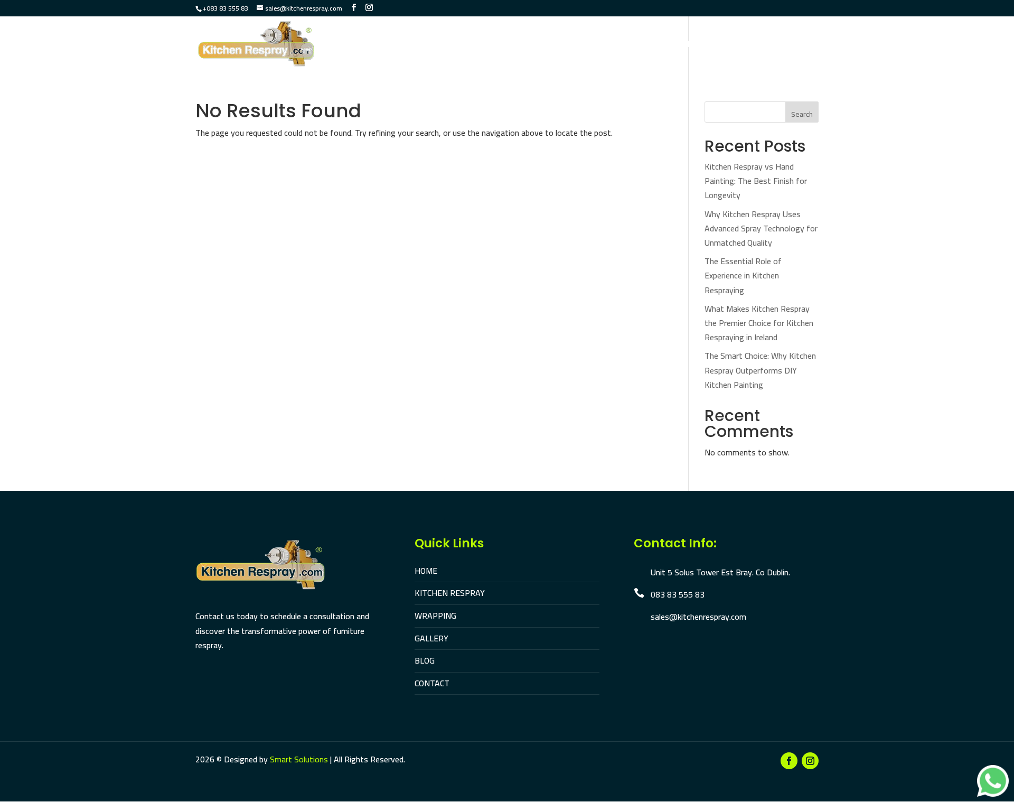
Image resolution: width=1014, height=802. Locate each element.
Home (421, 46)
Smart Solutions (299, 759)
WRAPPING (435, 615)
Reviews (741, 46)
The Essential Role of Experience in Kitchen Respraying (743, 275)
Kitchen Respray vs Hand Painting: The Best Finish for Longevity (756, 180)
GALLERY (431, 638)
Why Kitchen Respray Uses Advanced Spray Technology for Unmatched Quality (761, 228)
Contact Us (795, 46)
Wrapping (551, 46)
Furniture (608, 46)
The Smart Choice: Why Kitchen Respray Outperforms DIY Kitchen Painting (760, 370)
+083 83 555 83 (225, 8)
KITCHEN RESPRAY (450, 593)
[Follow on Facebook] (789, 760)
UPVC (653, 46)
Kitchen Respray (481, 46)
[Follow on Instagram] (810, 760)
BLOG (425, 660)
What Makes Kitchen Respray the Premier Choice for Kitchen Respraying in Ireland (759, 323)
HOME (426, 571)
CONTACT (432, 683)
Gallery (693, 46)
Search (802, 114)
